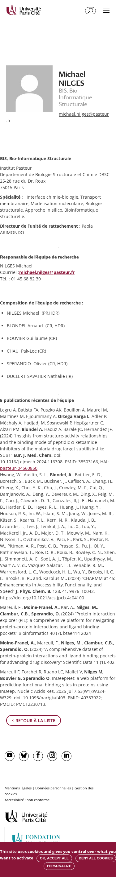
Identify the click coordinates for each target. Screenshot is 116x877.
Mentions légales (18, 788)
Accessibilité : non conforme (27, 799)
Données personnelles (53, 788)
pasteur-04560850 (18, 468)
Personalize (59, 866)
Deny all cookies (96, 858)
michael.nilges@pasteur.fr (47, 272)
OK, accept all (54, 858)
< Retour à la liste (33, 720)
